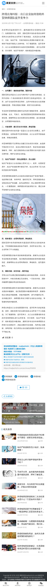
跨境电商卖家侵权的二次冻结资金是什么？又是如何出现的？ (30, 497)
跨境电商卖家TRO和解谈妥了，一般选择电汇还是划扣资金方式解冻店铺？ (30, 510)
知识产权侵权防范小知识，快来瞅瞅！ (30, 448)
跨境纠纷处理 (10, 380)
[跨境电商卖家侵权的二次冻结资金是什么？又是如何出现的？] (9, 498)
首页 (3, 9)
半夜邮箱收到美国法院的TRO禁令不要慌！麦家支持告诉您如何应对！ (30, 436)
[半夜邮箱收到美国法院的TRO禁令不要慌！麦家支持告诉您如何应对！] (9, 437)
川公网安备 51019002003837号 (32, 577)
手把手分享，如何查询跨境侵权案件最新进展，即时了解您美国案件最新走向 (30, 473)
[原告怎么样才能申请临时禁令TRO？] (9, 461)
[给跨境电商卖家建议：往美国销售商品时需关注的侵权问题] (9, 548)
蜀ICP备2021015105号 (12, 577)
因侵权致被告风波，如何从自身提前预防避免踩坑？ (30, 534)
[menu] (43, 3)
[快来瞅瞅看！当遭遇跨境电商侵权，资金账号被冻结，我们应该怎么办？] (9, 523)
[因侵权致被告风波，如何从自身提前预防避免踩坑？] (9, 535)
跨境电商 (8, 376)
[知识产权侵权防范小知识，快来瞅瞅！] (9, 449)
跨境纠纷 (37, 376)
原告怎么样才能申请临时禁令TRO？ (29, 460)
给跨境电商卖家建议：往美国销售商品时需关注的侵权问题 (30, 547)
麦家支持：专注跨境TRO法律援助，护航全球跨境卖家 (30, 485)
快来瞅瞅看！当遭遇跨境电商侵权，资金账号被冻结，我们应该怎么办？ (30, 522)
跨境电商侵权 (23, 376)
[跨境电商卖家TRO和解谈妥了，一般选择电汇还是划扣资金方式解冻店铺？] (9, 511)
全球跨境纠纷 (28, 23)
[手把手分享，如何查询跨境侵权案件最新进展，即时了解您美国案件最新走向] (9, 473)
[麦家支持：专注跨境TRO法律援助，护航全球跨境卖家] (9, 486)
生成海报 (9, 396)
